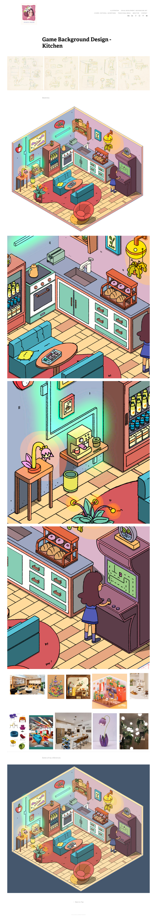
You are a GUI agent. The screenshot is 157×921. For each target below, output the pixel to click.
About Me (136, 13)
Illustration (114, 10)
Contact (144, 13)
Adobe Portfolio (82, 914)
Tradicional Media (124, 13)
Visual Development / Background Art (134, 10)
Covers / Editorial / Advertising (105, 13)
